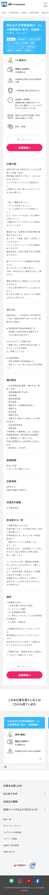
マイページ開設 (10, 838)
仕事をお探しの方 (12, 785)
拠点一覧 (7, 819)
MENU (45, 6)
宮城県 (23, 12)
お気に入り (26, 139)
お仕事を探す (14, 12)
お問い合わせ (9, 851)
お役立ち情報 (10, 801)
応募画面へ (24, 147)
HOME (4, 12)
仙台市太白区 (34, 12)
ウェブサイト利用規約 (12, 832)
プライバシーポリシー (12, 825)
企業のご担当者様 (11, 845)
